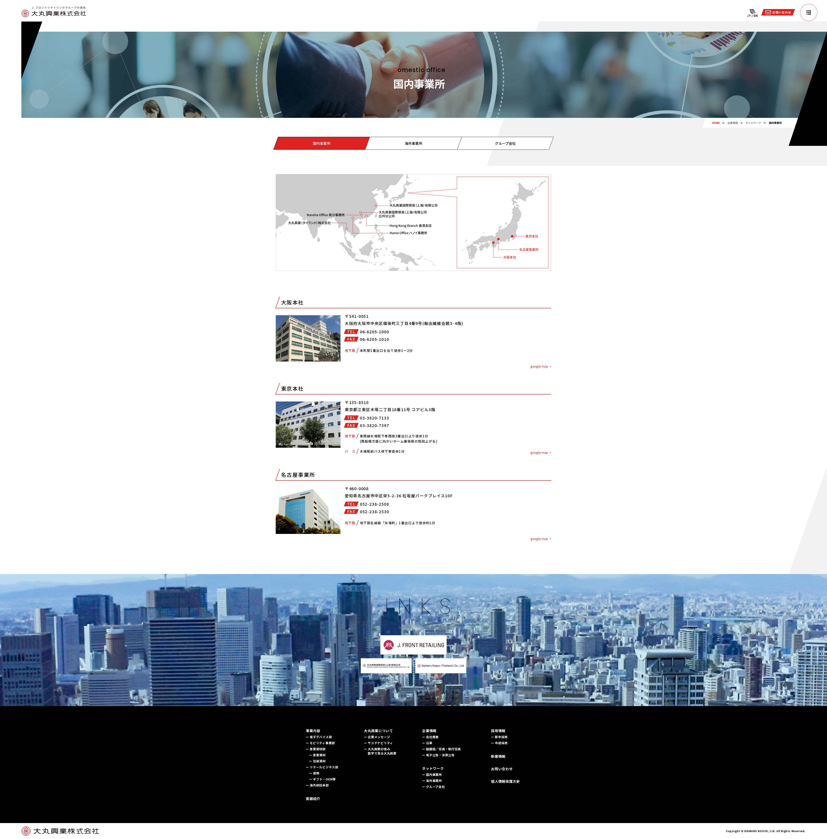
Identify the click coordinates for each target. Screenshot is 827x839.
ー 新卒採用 (499, 737)
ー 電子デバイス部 (319, 737)
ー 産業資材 (317, 755)
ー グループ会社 (433, 786)
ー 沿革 (427, 743)
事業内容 (313, 730)
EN (756, 16)
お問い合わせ (502, 768)
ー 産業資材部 (316, 749)
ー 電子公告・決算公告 (438, 755)
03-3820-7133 (374, 418)
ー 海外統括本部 (317, 785)
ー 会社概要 (430, 737)
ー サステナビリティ (378, 743)
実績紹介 (313, 798)
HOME (716, 123)
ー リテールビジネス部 (322, 767)
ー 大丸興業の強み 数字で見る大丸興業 (380, 751)
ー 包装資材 (317, 761)
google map (539, 366)
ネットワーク (753, 123)
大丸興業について (378, 730)
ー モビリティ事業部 (320, 743)
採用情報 (498, 730)
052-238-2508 (374, 504)
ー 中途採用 (499, 743)
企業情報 (733, 123)
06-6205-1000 (374, 331)
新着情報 (498, 756)
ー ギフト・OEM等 (322, 779)
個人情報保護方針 (505, 781)
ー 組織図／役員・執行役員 (441, 749)
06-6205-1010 (374, 339)
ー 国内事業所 (432, 774)
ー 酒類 (314, 773)
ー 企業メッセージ (377, 737)
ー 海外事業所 (432, 780)
